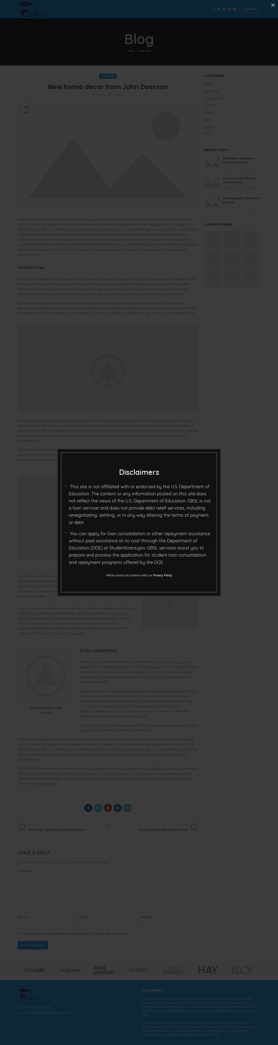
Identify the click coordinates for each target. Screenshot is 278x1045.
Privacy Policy (162, 575)
